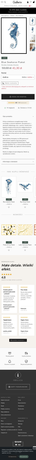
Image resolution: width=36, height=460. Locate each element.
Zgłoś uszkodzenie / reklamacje (25, 435)
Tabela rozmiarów (10, 83)
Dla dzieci (4, 65)
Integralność (4, 432)
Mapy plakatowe (5, 412)
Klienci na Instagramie (6, 424)
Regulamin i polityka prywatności (9, 429)
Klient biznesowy (22, 432)
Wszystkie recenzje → (18, 340)
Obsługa (20, 424)
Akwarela (15, 65)
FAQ (19, 427)
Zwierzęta (10, 65)
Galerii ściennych (5, 400)
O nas (19, 400)
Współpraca (21, 406)
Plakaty (3, 403)
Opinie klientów (22, 403)
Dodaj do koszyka (19, 97)
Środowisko (21, 409)
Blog (2, 421)
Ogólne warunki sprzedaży (7, 427)
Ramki (2, 406)
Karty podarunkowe (19, 387)
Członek (20, 429)
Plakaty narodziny (5, 409)
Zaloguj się (20, 421)
